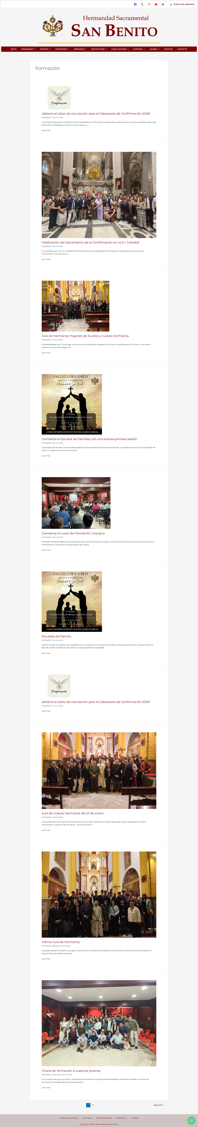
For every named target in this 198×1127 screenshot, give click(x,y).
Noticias (55, 946)
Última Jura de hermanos (61, 942)
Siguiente (159, 1105)
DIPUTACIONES (98, 49)
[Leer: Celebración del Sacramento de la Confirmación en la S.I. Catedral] (99, 195)
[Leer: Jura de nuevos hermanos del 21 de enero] (99, 770)
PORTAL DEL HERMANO (184, 4)
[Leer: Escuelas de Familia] (72, 601)
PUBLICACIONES (118, 49)
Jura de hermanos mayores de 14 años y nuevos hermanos (85, 336)
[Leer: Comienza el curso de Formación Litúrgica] (76, 503)
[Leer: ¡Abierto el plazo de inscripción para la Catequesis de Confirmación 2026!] (59, 97)
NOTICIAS (168, 49)
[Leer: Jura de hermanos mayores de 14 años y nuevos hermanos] (75, 306)
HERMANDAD (27, 49)
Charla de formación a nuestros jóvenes (71, 1071)
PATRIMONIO (61, 49)
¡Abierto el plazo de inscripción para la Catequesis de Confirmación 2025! (96, 702)
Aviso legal (87, 1118)
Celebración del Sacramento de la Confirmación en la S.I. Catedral (90, 242)
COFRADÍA (138, 49)
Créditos (134, 1118)
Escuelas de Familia (56, 636)
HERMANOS (79, 49)
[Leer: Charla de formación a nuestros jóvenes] (99, 1023)
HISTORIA (44, 49)
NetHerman (122, 1118)
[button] (191, 1120)
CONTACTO (182, 49)
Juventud (56, 1074)
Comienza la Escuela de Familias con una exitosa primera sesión (89, 439)
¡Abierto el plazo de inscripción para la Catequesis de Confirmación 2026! (96, 113)
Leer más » (46, 130)
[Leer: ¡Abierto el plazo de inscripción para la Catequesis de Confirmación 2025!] (59, 686)
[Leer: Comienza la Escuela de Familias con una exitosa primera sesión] (72, 404)
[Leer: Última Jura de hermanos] (99, 894)
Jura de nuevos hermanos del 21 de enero (73, 813)
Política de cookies (104, 1118)
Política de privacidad (69, 1118)
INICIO (14, 49)
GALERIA (153, 49)
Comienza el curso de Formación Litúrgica (73, 533)
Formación (46, 117)
